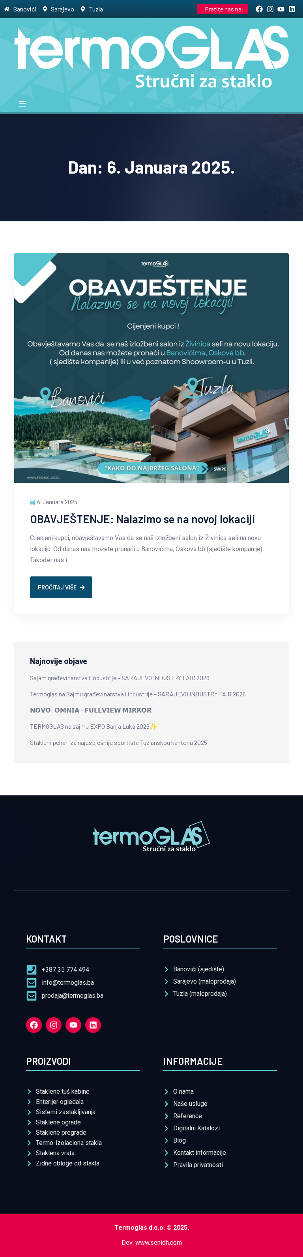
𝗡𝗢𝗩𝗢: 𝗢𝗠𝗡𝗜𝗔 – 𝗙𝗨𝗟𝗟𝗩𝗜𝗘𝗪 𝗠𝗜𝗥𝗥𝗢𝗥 (91, 710)
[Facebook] (34, 1025)
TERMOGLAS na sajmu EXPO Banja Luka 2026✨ (93, 726)
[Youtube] (73, 1025)
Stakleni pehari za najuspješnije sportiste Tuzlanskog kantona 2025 (118, 742)
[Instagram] (54, 1025)
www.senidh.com (158, 1242)
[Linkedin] (93, 1025)
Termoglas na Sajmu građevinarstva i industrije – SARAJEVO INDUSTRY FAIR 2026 (138, 694)
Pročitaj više (57, 587)
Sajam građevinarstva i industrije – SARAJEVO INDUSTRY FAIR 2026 (119, 677)
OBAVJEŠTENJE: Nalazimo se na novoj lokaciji (142, 519)
